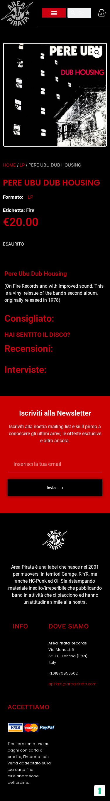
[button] (54, 13)
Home (9, 165)
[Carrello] (100, 13)
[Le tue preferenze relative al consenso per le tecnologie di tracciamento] (99, 790)
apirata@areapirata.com (72, 684)
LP (22, 165)
